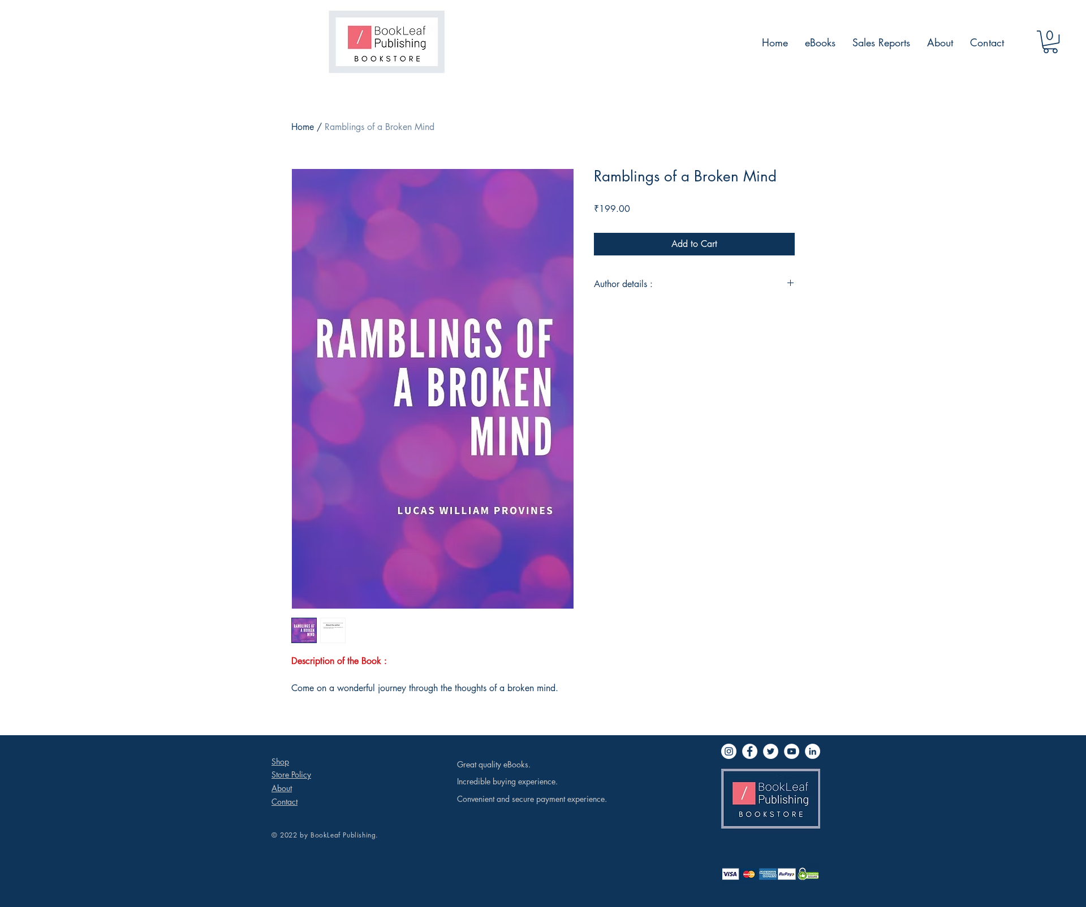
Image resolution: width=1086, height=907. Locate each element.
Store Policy (291, 774)
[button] (1050, 42)
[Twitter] (770, 751)
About (282, 788)
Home (302, 127)
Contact (285, 801)
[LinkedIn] (812, 751)
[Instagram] (728, 751)
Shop (280, 761)
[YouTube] (791, 751)
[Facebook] (749, 751)
